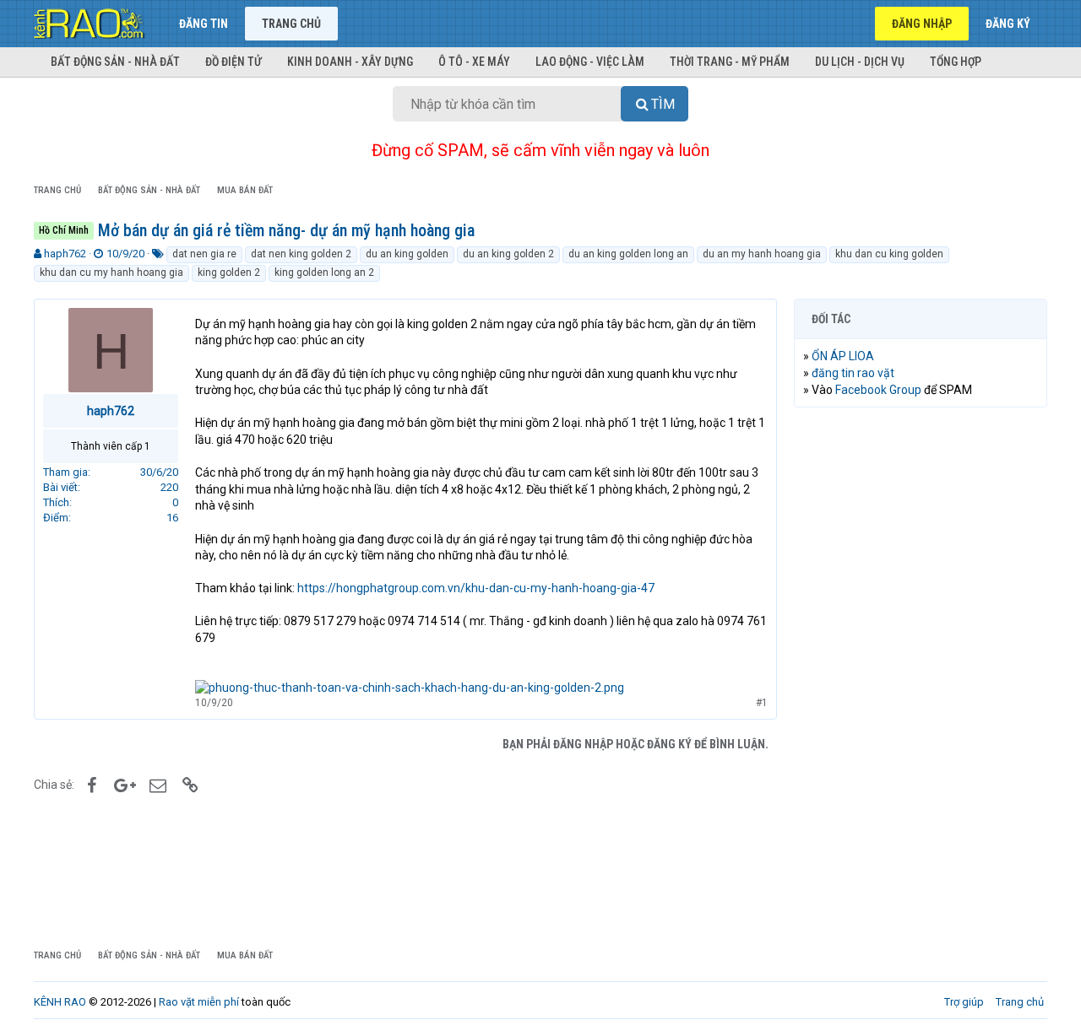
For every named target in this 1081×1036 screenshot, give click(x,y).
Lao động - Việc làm (589, 61)
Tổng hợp (955, 61)
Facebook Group (878, 390)
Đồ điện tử (233, 61)
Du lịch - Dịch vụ (859, 61)
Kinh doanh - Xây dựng (350, 61)
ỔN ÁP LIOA (843, 356)
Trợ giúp (964, 1002)
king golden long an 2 (324, 272)
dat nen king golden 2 (301, 254)
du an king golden (407, 254)
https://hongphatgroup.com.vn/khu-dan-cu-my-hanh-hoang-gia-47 (476, 588)
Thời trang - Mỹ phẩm (730, 61)
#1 (762, 703)
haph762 (65, 253)
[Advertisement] (920, 677)
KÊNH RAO (60, 1002)
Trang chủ (291, 23)
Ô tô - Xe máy (474, 61)
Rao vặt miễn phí (199, 1002)
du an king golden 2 (508, 254)
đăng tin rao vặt (853, 373)
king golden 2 (229, 272)
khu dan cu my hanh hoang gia (111, 272)
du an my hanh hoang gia (762, 254)
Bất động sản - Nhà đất (115, 61)
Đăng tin (203, 23)
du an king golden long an (628, 254)
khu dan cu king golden (889, 254)
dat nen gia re (204, 254)
